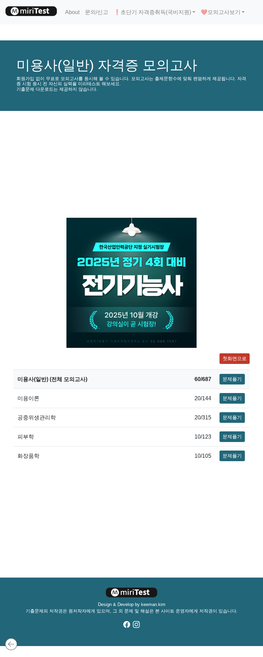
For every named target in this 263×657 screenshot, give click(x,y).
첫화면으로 (235, 358)
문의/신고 (96, 12)
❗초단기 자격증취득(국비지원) (152, 12)
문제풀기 (232, 379)
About (72, 12)
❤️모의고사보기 (220, 12)
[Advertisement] (131, 164)
